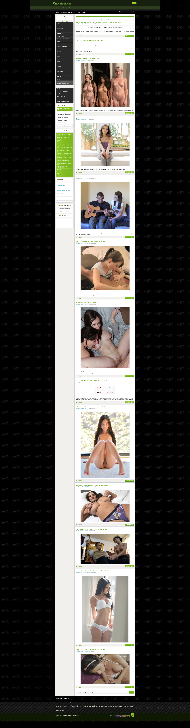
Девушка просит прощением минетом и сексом (90, 241)
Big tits (85, 705)
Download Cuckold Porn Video (63, 190)
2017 (59, 705)
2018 (62, 705)
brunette (96, 705)
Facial (116, 705)
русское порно (130, 706)
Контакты (84, 12)
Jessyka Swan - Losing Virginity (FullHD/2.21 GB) (90, 650)
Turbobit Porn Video (61, 185)
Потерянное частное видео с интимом (87, 177)
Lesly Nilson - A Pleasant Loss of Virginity (64, 145)
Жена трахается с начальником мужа (64, 139)
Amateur (69, 705)
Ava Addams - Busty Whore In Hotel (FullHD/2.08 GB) (92, 485)
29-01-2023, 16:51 (85, 530)
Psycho (79, 23)
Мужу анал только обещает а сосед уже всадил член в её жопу (64, 172)
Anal (79, 705)
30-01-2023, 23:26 (85, 486)
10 (88, 692)
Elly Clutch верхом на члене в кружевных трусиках (91, 380)
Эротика (75, 707)
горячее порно (103, 706)
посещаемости (109, 19)
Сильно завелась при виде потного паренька (63, 167)
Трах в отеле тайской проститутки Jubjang (65, 151)
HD (132, 705)
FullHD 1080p (121, 705)
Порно (125, 706)
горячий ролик (110, 706)
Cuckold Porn (66, 698)
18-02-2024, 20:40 (85, 382)
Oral (78, 706)
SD (82, 706)
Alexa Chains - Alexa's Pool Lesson (65, 175)
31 (92, 692)
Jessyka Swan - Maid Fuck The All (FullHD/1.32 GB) (91, 529)
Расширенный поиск (65, 12)
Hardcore (130, 705)
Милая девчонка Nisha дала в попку (64, 164)
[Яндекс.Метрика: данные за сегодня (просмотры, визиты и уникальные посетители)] (113, 716)
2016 (57, 705)
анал (90, 706)
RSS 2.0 (73, 12)
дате (98, 19)
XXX (87, 706)
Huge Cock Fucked (64, 706)
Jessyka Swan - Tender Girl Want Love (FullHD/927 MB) (92, 571)
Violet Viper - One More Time (63, 137)
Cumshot (112, 705)
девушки (117, 706)
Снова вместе (60, 169)
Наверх (132, 715)
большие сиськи (96, 706)
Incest (70, 706)
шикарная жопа (69, 707)
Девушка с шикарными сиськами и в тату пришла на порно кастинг (96, 118)
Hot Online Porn (60, 188)
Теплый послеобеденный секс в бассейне (64, 158)
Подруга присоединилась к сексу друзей (88, 302)
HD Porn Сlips (60, 193)
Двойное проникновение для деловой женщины (63, 161)
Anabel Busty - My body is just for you (64, 148)
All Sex (65, 705)
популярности (102, 19)
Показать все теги (60, 710)
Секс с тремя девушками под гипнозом (88, 58)
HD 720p (57, 706)
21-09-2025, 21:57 (85, 23)
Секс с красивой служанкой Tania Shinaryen (89, 40)
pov (80, 706)
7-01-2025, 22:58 (85, 60)
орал (121, 706)
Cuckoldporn (107, 705)
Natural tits (74, 706)
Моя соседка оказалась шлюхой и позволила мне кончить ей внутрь (64, 155)
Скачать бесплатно (60, 707)
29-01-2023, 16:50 (85, 572)
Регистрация (128, 3)
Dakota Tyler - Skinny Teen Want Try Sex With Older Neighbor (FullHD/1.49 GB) (99, 407)
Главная (57, 12)
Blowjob (92, 705)
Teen (85, 706)
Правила (78, 12)
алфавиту (120, 19)
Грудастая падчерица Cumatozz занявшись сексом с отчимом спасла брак (99, 22)
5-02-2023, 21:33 (85, 408)
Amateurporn (74, 705)
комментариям (115, 19)
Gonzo (125, 705)
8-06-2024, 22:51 (85, 119)
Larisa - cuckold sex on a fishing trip (64, 135)
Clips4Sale (101, 705)
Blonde (89, 705)
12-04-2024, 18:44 (85, 178)
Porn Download (59, 698)
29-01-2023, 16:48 (85, 651)
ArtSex (81, 705)
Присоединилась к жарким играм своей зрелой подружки (64, 142)
